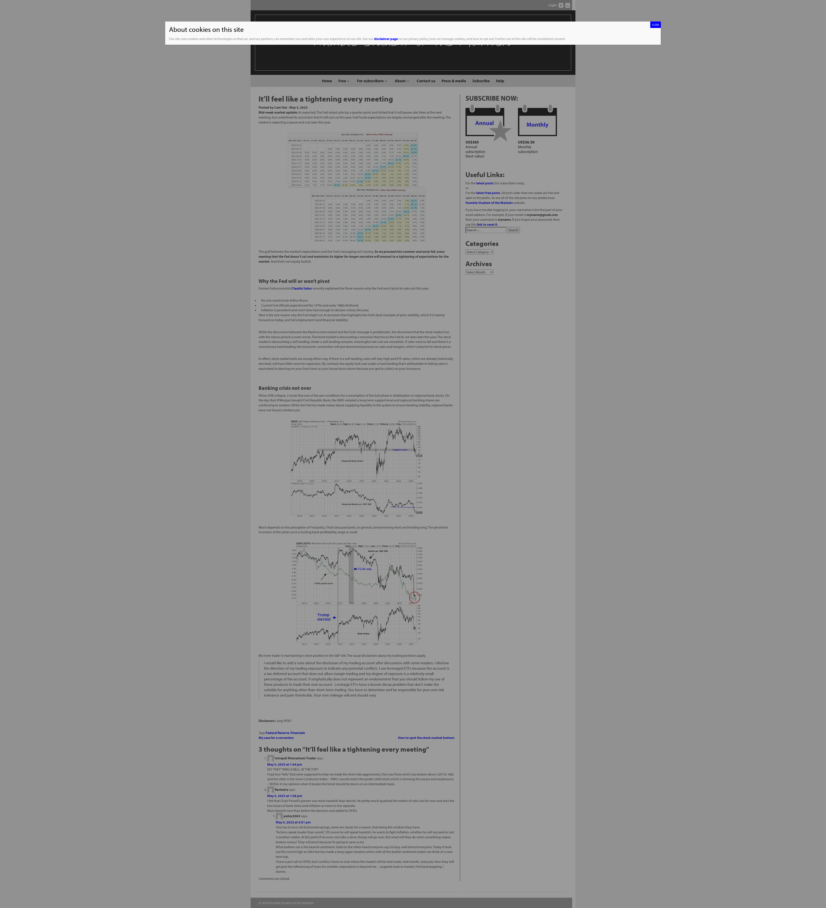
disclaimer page (386, 39)
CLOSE (655, 24)
